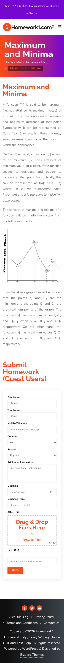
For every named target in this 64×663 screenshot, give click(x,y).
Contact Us (51, 623)
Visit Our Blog (18, 617)
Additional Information (20, 462)
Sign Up (33, 13)
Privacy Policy (44, 617)
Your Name (13, 397)
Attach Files (14, 512)
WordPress (30, 648)
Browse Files (32, 540)
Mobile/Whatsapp (17, 423)
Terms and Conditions (22, 623)
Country (12, 436)
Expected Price (16, 499)
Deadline (12, 485)
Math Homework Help (32, 62)
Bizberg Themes (32, 655)
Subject (11, 449)
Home (8, 62)
